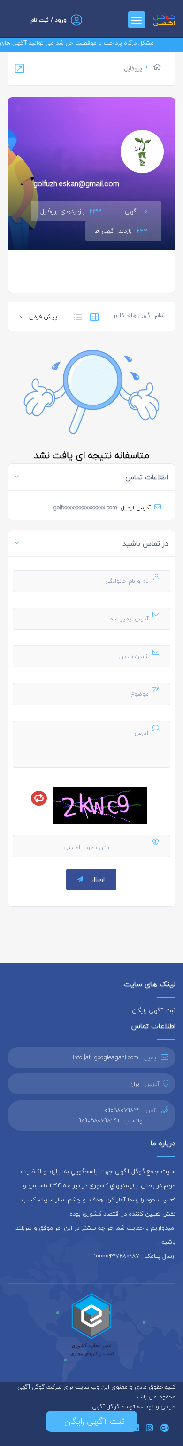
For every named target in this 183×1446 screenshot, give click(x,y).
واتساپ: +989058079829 (111, 1120)
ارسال (98, 879)
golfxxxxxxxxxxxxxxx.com (85, 507)
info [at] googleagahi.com (105, 1057)
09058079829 (122, 1110)
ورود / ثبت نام (48, 20)
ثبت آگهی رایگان (153, 1010)
